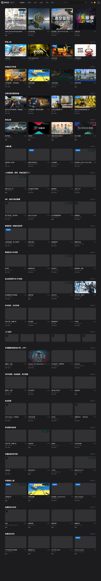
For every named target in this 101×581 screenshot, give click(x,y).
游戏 (35, 2)
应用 (47, 2)
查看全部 (92, 42)
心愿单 (41, 2)
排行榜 (29, 2)
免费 (52, 2)
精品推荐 (22, 2)
